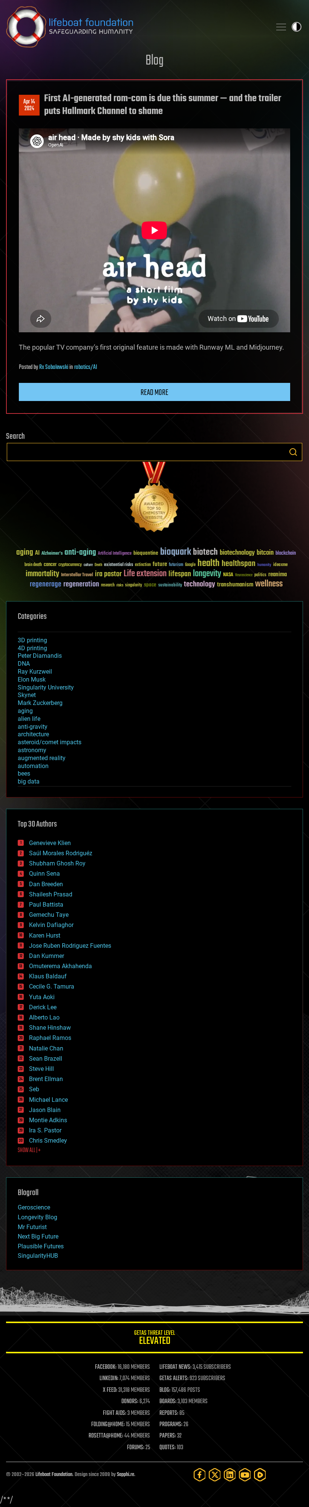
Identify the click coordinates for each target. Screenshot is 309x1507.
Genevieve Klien (50, 843)
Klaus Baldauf (48, 976)
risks (119, 585)
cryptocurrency (70, 565)
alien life (29, 718)
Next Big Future (38, 1236)
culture (88, 565)
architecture (33, 734)
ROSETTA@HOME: (106, 1436)
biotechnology (237, 553)
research (108, 585)
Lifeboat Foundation (53, 1474)
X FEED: (110, 1390)
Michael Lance (48, 1099)
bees (24, 773)
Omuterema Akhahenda (60, 966)
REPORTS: (168, 1413)
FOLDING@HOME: (108, 1425)
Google (190, 565)
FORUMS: (135, 1448)
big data (29, 781)
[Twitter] (215, 1474)
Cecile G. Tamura (51, 986)
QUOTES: (167, 1448)
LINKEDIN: (108, 1379)
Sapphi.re (125, 1474)
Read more (154, 392)
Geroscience (34, 1207)
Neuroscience (243, 576)
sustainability (170, 585)
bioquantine (145, 553)
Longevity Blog (37, 1217)
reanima (277, 574)
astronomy (32, 750)
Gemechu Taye (49, 914)
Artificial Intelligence (115, 553)
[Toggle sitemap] (281, 27)
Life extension (145, 574)
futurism (176, 565)
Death (98, 565)
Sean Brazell (45, 1058)
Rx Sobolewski (53, 367)
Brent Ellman (46, 1079)
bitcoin (265, 553)
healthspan (238, 564)
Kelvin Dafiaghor (51, 925)
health (208, 563)
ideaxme (280, 565)
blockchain (285, 554)
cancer (50, 565)
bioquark (175, 552)
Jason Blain (45, 1110)
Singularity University (46, 687)
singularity (133, 585)
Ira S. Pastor (45, 1130)
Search (293, 452)
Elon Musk (32, 679)
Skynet (27, 695)
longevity (207, 574)
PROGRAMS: (170, 1425)
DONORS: (129, 1402)
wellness (269, 584)
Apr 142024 (29, 105)
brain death (33, 565)
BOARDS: (167, 1402)
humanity (264, 565)
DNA (24, 663)
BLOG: (164, 1390)
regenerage (45, 584)
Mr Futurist (32, 1227)
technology (199, 584)
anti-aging (80, 552)
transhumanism (235, 584)
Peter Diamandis (40, 655)
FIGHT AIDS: (114, 1413)
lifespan (179, 574)
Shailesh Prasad (50, 894)
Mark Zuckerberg (40, 702)
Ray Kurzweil (35, 671)
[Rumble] (260, 1474)
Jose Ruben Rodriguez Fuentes (70, 945)
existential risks (118, 565)
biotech (205, 552)
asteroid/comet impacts (49, 742)
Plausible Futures (41, 1246)
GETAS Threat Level (154, 1338)
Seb (34, 1089)
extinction (143, 565)
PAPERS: (167, 1436)
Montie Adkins (48, 1120)
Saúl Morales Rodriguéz (60, 853)
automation (33, 766)
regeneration (81, 584)
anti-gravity (32, 726)
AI (37, 553)
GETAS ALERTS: (173, 1379)
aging (24, 552)
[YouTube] (245, 1474)
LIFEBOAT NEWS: (175, 1367)
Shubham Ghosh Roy (57, 863)
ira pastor (108, 574)
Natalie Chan (46, 1048)
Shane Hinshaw (50, 1027)
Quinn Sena (44, 873)
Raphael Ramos (50, 1037)
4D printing (32, 648)
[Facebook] (200, 1474)
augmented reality (42, 758)
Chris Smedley (48, 1140)
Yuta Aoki (42, 997)
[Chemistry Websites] (154, 498)
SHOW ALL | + (29, 1150)
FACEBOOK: (105, 1367)
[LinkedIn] (230, 1474)
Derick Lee (43, 1007)
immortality (42, 573)
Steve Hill (41, 1068)
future (160, 564)
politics (260, 575)
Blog (154, 61)
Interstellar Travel (77, 575)
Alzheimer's (52, 554)
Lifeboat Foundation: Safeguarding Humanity (135, 27)
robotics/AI (85, 367)
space (150, 585)
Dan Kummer (46, 955)
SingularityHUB (38, 1255)
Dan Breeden (46, 884)
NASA (228, 575)
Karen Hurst (44, 935)
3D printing (32, 640)
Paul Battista (46, 904)
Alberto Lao (44, 1017)
